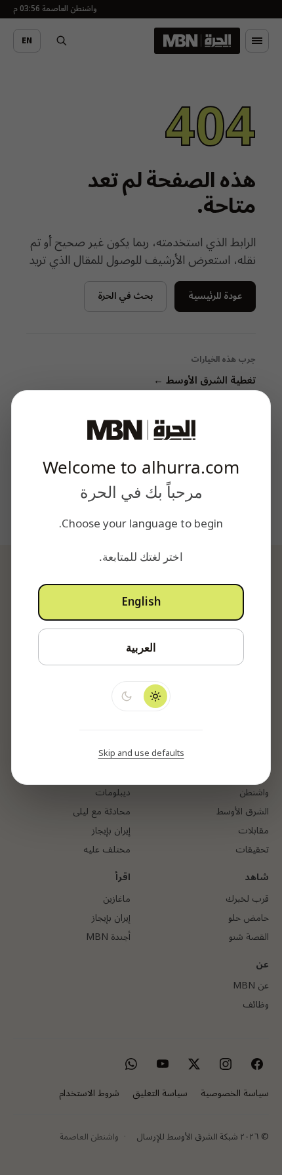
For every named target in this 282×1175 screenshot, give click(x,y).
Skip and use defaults (141, 753)
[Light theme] (155, 696)
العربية (141, 647)
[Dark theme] (126, 696)
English (141, 602)
